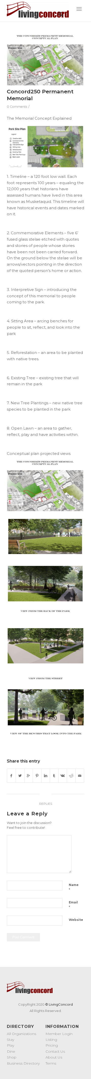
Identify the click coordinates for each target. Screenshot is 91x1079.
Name (74, 887)
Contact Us (55, 1051)
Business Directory (23, 1063)
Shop (11, 1057)
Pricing (52, 1045)
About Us (54, 1057)
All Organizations (21, 1033)
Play (10, 1045)
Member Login (59, 1033)
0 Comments (17, 107)
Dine (11, 1051)
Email (73, 904)
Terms (51, 1063)
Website (76, 920)
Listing (51, 1039)
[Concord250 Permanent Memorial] (45, 60)
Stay (10, 1039)
